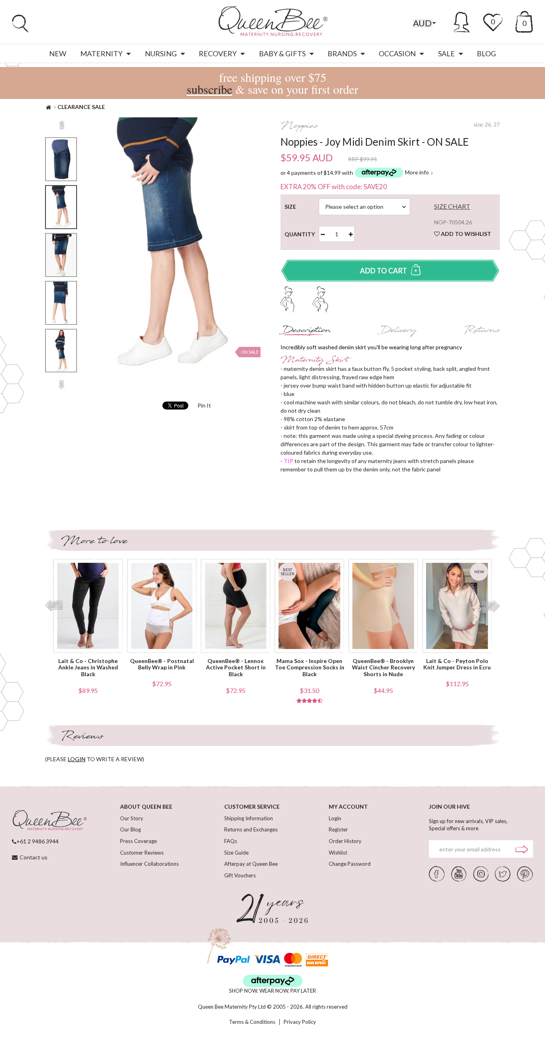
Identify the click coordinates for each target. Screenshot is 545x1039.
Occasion (397, 53)
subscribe (209, 89)
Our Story (131, 818)
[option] (61, 207)
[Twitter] (502, 873)
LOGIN (76, 759)
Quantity (302, 234)
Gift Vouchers (240, 875)
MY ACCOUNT (348, 806)
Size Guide (236, 852)
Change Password (350, 864)
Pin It (204, 405)
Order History (345, 841)
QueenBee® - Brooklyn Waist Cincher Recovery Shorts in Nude (383, 668)
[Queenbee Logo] (49, 820)
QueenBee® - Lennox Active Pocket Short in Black (236, 668)
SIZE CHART (452, 206)
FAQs (230, 841)
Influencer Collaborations (149, 864)
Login (335, 818)
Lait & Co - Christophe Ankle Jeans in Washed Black (88, 668)
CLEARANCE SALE (81, 106)
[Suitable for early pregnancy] (287, 298)
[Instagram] (480, 873)
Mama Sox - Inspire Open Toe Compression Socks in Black (309, 668)
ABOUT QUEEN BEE (146, 806)
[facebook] (437, 873)
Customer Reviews (142, 852)
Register (338, 829)
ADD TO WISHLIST (465, 233)
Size (291, 207)
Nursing (161, 53)
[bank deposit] (317, 960)
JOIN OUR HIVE (449, 806)
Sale (446, 53)
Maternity (101, 53)
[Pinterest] (525, 873)
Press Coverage (138, 841)
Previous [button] (62, 125)
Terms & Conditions (252, 1022)
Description (305, 331)
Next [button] (62, 385)
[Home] (48, 106)
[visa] (267, 960)
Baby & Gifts (282, 53)
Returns (482, 331)
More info (417, 173)
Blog (486, 53)
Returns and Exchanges (251, 829)
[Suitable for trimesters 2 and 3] (320, 298)
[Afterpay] (272, 981)
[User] (462, 21)
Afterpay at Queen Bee (251, 864)
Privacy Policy (300, 1022)
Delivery (398, 331)
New (57, 53)
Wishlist (338, 852)
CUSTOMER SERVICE (252, 806)
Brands (342, 53)
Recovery (218, 53)
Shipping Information (248, 818)
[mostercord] (293, 960)
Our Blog (130, 829)
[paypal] (233, 960)
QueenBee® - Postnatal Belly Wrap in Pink (162, 664)
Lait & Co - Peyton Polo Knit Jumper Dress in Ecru (457, 664)
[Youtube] (458, 873)
